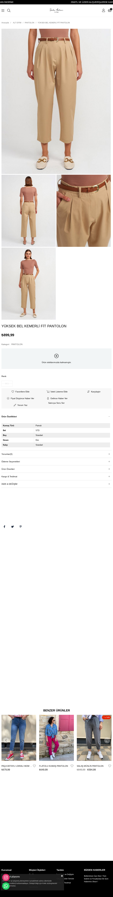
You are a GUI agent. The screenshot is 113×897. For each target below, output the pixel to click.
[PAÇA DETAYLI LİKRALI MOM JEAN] (18, 738)
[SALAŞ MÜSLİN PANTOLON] (94, 738)
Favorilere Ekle (34, 766)
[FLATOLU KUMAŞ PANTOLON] (56, 738)
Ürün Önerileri (8, 469)
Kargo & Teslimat (9, 476)
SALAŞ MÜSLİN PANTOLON (90, 766)
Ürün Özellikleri (9, 416)
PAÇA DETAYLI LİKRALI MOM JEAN (17, 766)
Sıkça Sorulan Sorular (65, 879)
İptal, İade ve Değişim (65, 874)
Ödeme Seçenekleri (10, 461)
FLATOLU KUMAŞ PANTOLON (53, 766)
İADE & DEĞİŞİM (9, 484)
